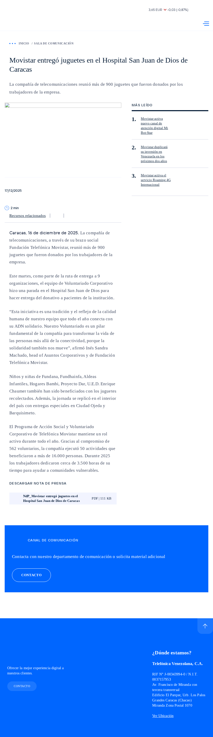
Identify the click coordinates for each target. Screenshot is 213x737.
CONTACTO (31, 575)
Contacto (22, 686)
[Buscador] (206, 10)
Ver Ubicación (163, 716)
